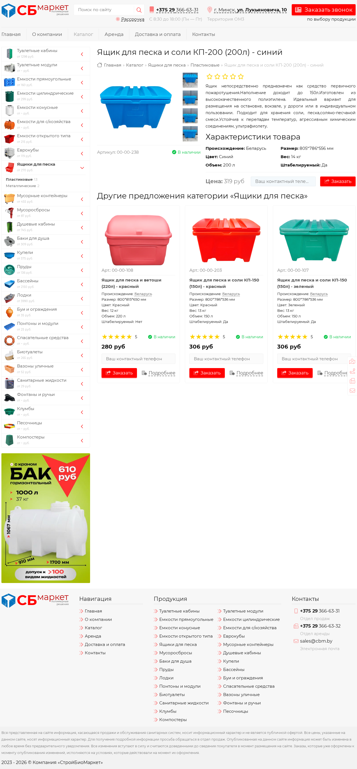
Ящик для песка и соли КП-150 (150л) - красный (224, 283)
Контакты (203, 34)
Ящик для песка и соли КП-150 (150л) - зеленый (312, 283)
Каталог (83, 34)
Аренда (114, 34)
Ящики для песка (167, 65)
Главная (11, 34)
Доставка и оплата (158, 34)
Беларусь (143, 294)
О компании (47, 34)
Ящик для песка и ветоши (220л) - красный (131, 283)
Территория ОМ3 (225, 19)
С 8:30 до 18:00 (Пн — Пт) (175, 19)
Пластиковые (204, 65)
